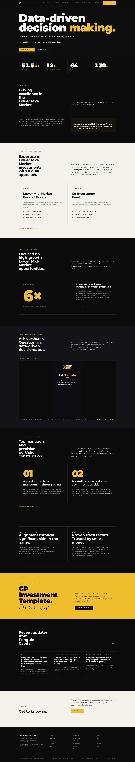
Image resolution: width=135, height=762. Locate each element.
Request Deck (110, 2)
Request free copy (84, 607)
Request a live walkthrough (105, 419)
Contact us (77, 710)
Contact (96, 3)
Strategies (65, 3)
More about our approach (27, 506)
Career (84, 3)
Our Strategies (27, 49)
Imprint (54, 758)
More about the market (83, 307)
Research (99, 743)
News (89, 3)
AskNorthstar (76, 746)
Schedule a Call (77, 749)
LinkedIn (99, 746)
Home (43, 3)
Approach (57, 3)
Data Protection (64, 758)
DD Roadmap (76, 743)
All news (111, 643)
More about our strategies (28, 228)
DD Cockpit (75, 3)
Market (49, 3)
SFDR (71, 758)
